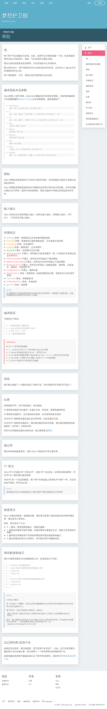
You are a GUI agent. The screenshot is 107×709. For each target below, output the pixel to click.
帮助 (89, 53)
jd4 (14, 96)
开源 (30, 681)
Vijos (57, 681)
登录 (89, 3)
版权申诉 (36, 701)
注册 (100, 3)
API (30, 684)
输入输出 (89, 75)
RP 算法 (89, 108)
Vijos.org (68, 705)
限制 (50, 430)
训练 (24, 3)
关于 (89, 47)
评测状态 (89, 80)
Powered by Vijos (8, 21)
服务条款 (26, 701)
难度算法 (89, 113)
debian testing (26, 99)
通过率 (88, 102)
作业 (51, 3)
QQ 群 (57, 687)
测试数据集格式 (92, 118)
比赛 (42, 3)
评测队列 (5, 681)
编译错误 (89, 86)
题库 (15, 3)
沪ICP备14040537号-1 (97, 705)
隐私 (19, 701)
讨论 (33, 3)
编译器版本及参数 (93, 64)
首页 (6, 3)
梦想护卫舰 (15, 15)
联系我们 (11, 701)
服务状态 (5, 684)
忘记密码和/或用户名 (94, 124)
